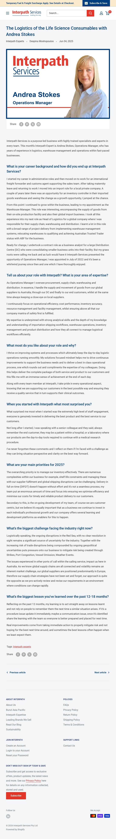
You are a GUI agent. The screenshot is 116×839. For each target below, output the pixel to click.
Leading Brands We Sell (18, 719)
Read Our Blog (13, 724)
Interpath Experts (15, 41)
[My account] (101, 13)
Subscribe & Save (98, 3)
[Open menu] (7, 13)
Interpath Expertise (16, 714)
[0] (107, 13)
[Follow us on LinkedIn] (8, 816)
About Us (11, 705)
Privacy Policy (70, 710)
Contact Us (69, 745)
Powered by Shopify (15, 829)
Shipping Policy (71, 719)
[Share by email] (38, 124)
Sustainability (13, 729)
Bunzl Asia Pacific (15, 710)
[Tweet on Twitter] (33, 124)
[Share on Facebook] (21, 124)
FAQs (66, 705)
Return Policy (70, 714)
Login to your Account (17, 750)
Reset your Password (17, 755)
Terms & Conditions (73, 724)
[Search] (90, 13)
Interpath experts (22, 646)
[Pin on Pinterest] (27, 124)
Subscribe (16, 795)
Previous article (18, 672)
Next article (100, 672)
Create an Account (16, 745)
